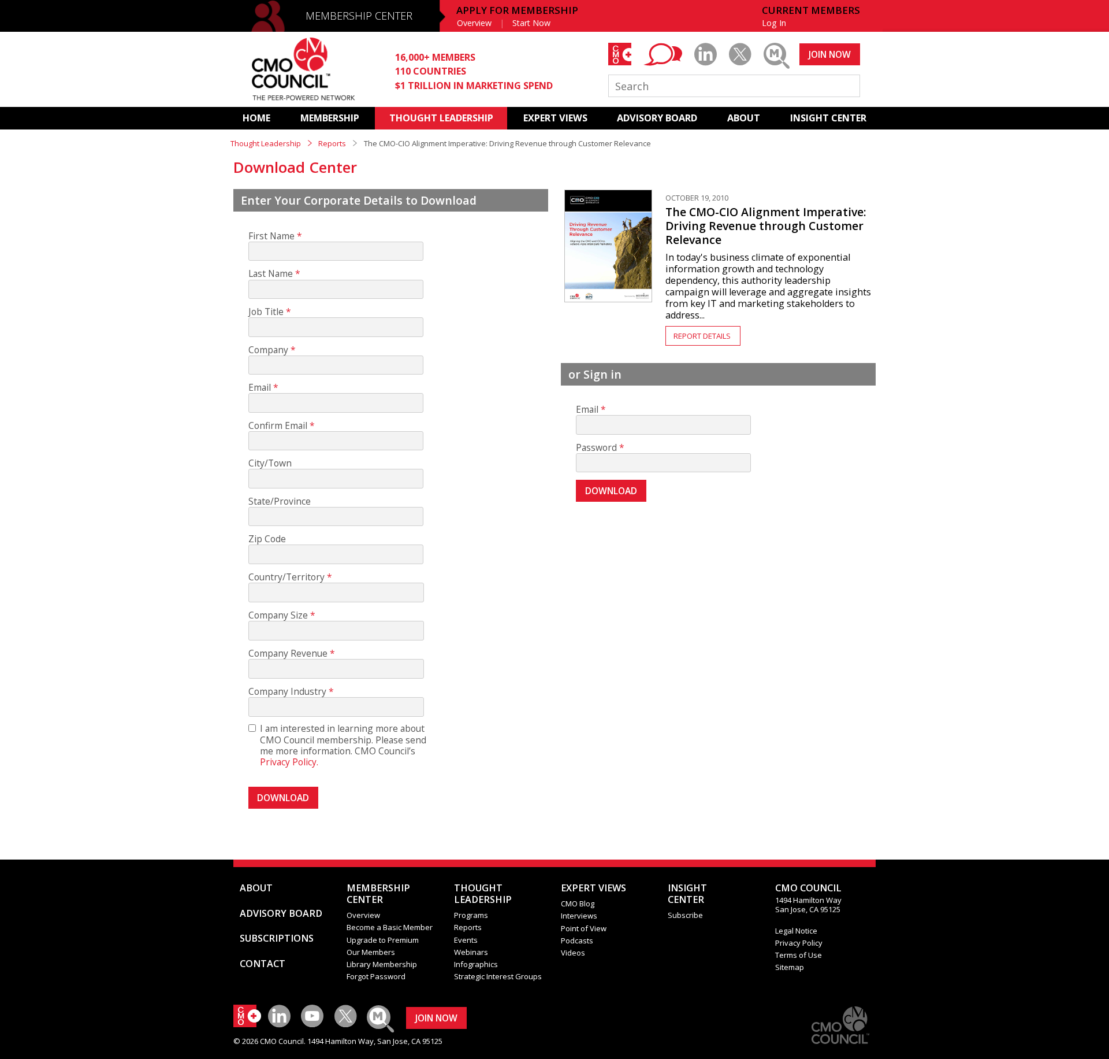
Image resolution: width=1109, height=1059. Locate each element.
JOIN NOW (830, 54)
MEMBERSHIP (329, 118)
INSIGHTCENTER (687, 894)
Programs (471, 915)
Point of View (583, 928)
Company (268, 350)
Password (596, 447)
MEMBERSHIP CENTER (359, 16)
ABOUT (743, 118)
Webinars (471, 952)
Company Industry (287, 691)
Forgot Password (376, 976)
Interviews (579, 915)
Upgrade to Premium (383, 940)
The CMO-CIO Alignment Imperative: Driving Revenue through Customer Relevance (765, 225)
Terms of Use (798, 955)
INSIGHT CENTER (828, 118)
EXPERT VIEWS (555, 118)
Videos (573, 952)
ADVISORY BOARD (657, 118)
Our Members (371, 952)
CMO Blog (577, 903)
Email (259, 387)
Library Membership (382, 964)
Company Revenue (288, 653)
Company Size (278, 615)
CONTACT (262, 963)
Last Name (270, 273)
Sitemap (789, 967)
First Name (271, 236)
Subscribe (685, 915)
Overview (474, 22)
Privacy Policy (799, 943)
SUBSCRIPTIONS (277, 938)
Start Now (531, 22)
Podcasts (577, 940)
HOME (256, 118)
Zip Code (267, 539)
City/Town (270, 463)
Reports (332, 143)
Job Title (266, 311)
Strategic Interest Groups (498, 976)
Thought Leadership (265, 143)
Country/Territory (286, 577)
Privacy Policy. (289, 762)
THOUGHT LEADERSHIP (441, 118)
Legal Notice (796, 930)
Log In (774, 22)
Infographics (476, 964)
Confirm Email (277, 425)
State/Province (279, 501)
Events (466, 940)
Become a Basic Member (390, 927)
